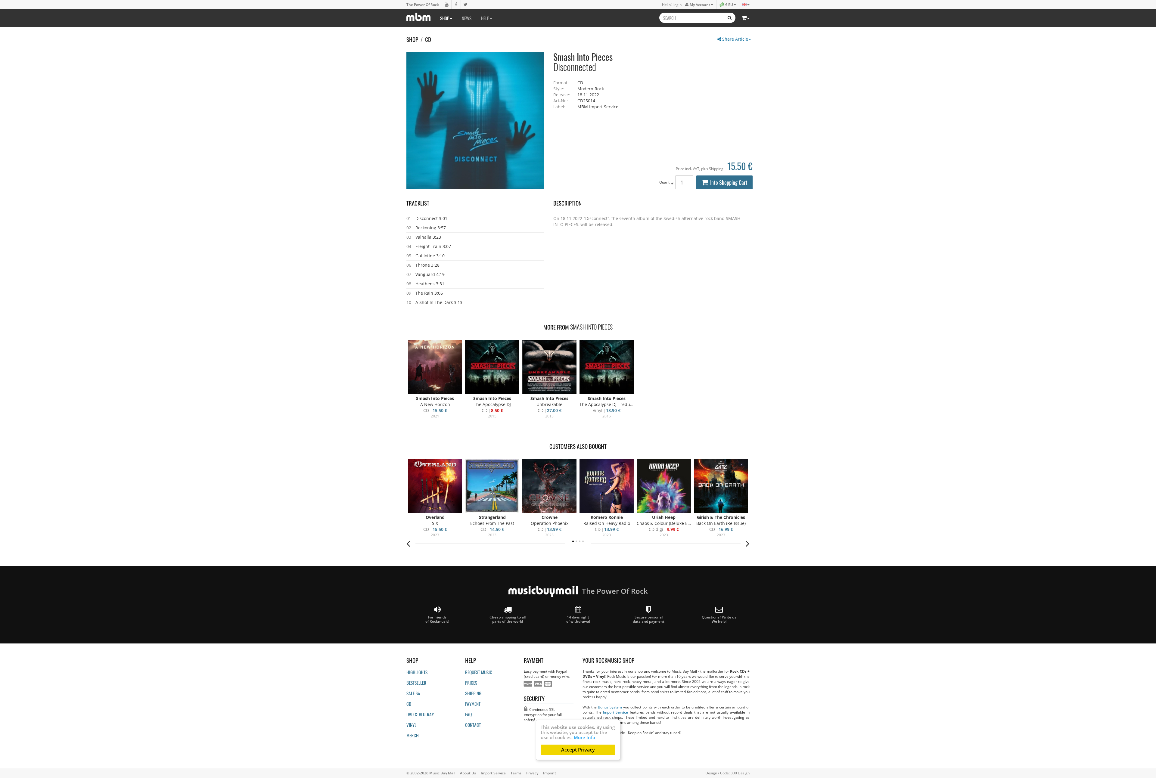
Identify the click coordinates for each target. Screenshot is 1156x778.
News (466, 18)
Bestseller (416, 682)
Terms (516, 772)
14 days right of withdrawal (578, 619)
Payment (472, 703)
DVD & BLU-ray (420, 714)
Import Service (615, 712)
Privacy (532, 772)
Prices (471, 682)
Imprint (549, 772)
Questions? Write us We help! (719, 619)
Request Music (478, 672)
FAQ (468, 714)
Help (485, 18)
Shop (444, 18)
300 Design (740, 772)
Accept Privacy (578, 749)
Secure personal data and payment (648, 619)
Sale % (413, 693)
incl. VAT (692, 168)
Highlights (416, 672)
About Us (468, 772)
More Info (584, 737)
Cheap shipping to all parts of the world (507, 619)
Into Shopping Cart (728, 182)
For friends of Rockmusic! (437, 619)
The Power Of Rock (422, 4)
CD (428, 39)
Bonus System (610, 707)
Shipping (716, 168)
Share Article (734, 39)
